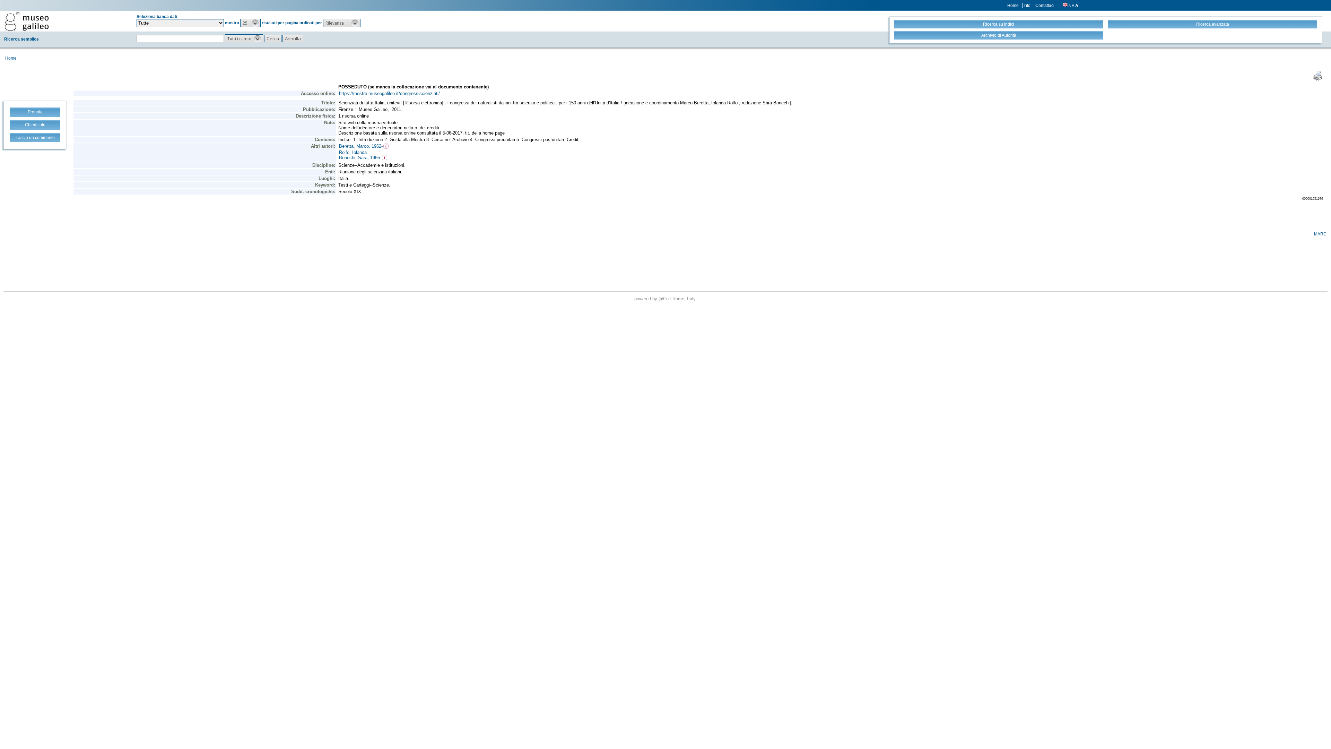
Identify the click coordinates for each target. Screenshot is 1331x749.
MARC (1320, 234)
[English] (1065, 5)
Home (1013, 5)
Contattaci (1044, 5)
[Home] (26, 21)
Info (1027, 5)
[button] (250, 23)
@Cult (665, 298)
